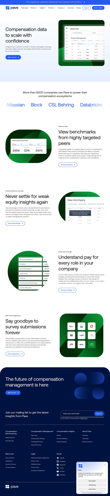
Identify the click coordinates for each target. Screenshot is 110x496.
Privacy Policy (84, 418)
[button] (34, 8)
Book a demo (98, 8)
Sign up (99, 414)
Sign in (86, 8)
